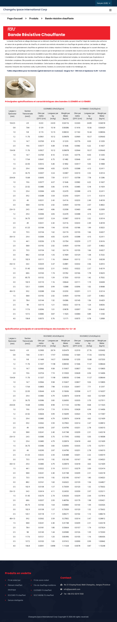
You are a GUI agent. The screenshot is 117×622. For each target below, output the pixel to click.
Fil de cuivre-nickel (41, 580)
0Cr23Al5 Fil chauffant (17, 595)
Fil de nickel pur (14, 580)
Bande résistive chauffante (59, 18)
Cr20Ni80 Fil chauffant (43, 590)
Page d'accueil (15, 18)
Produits (33, 18)
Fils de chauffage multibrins (45, 585)
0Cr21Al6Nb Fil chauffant (44, 595)
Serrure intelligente (15, 600)
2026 (70, 617)
